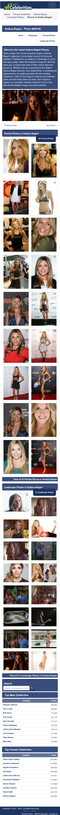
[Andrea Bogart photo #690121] (44, 660)
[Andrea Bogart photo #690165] (16, 660)
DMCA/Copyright (41, 814)
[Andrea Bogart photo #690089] (16, 235)
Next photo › (51, 125)
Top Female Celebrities (18, 749)
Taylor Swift (8, 792)
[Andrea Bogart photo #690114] (16, 616)
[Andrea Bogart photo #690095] (44, 383)
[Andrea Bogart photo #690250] (44, 638)
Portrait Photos (49, 35)
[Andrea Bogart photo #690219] (44, 572)
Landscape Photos (47, 41)
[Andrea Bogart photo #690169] (16, 572)
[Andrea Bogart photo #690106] (16, 309)
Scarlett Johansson (11, 763)
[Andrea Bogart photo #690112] (16, 272)
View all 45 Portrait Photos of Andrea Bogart (35, 479)
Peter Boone (8, 737)
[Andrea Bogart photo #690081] (44, 161)
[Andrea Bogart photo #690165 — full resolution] (30, 105)
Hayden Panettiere (10, 767)
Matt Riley (7, 741)
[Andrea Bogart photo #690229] (44, 616)
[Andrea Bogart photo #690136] (16, 420)
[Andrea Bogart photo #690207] (16, 638)
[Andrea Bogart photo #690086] (16, 383)
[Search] (31, 688)
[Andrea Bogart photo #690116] (16, 198)
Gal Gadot (7, 771)
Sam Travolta (8, 721)
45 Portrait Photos (45, 138)
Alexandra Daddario (11, 779)
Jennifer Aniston (10, 787)
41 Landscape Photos (44, 492)
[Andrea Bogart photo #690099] (44, 528)
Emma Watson (9, 783)
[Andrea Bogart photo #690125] (44, 550)
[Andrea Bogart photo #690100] (16, 156)
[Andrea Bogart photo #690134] (44, 457)
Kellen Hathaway (10, 725)
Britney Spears (9, 796)
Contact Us (53, 814)
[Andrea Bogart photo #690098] (44, 309)
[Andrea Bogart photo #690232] (16, 502)
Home (20, 35)
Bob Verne (7, 713)
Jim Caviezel (8, 733)
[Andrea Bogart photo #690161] (16, 594)
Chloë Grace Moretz (11, 775)
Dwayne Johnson (10, 704)
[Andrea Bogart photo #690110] (16, 528)
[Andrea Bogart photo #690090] (16, 457)
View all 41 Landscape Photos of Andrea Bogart (33, 675)
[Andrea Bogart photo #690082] (44, 272)
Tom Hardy (7, 717)
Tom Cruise (8, 708)
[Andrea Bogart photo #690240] (44, 198)
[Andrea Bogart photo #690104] (44, 420)
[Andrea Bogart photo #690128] (16, 550)
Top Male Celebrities (16, 695)
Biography (33, 35)
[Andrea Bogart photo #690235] (44, 594)
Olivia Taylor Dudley (11, 759)
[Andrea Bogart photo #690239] (44, 346)
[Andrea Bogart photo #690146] (44, 506)
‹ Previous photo (10, 125)
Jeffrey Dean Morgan (12, 729)
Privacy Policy (27, 814)
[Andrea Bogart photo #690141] (44, 235)
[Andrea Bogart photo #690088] (16, 346)
